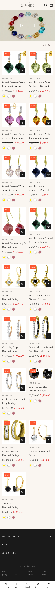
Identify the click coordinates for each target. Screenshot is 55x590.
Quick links (9, 552)
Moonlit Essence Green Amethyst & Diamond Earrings (40, 84)
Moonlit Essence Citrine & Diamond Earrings (40, 136)
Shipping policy (45, 573)
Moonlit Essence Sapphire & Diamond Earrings (39, 188)
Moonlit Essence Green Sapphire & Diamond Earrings (13, 84)
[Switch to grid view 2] (35, 44)
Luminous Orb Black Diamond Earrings (38, 388)
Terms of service (31, 573)
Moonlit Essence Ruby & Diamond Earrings (14, 245)
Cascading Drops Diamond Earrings (10, 349)
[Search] (45, 5)
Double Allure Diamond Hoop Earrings (13, 401)
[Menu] (3, 5)
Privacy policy (17, 573)
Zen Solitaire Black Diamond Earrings (11, 505)
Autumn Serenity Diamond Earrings (10, 297)
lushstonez (8, 78)
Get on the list (11, 536)
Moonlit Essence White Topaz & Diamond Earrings (13, 188)
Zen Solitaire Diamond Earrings (39, 453)
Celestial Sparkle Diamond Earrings (10, 453)
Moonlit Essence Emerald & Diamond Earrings (41, 240)
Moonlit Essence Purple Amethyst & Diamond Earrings (13, 136)
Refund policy (4, 573)
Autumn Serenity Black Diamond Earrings (39, 297)
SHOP (5, 544)
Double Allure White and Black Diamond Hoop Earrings (41, 349)
